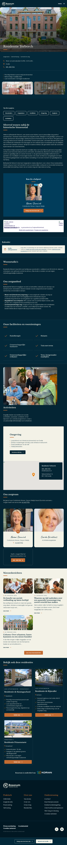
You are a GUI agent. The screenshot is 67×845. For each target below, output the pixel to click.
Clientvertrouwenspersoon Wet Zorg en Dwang (53, 809)
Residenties (28, 808)
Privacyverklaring (9, 826)
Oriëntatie (6, 799)
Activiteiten (8, 118)
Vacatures (27, 799)
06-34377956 (26, 502)
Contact (47, 799)
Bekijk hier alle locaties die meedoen (36, 249)
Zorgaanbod (21, 113)
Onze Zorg (27, 805)
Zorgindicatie (8, 802)
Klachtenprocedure (51, 802)
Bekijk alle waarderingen (26, 230)
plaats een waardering (41, 230)
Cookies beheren (9, 828)
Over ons (27, 802)
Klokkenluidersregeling (52, 805)
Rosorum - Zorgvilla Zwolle (12, 227)
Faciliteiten (33, 113)
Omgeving (44, 113)
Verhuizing (7, 808)
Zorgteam (54, 113)
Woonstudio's (8, 113)
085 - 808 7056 (10, 67)
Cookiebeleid (23, 826)
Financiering (7, 805)
